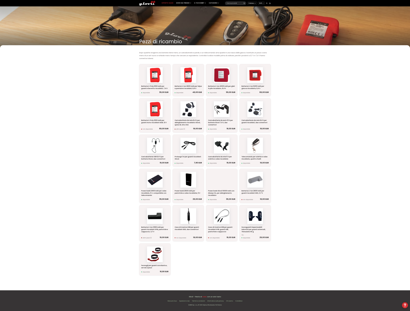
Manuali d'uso (172, 301)
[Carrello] (270, 3)
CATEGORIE (213, 3)
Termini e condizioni (198, 301)
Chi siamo (229, 301)
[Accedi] (267, 3)
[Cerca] (244, 3)
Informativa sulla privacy (215, 301)
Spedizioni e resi (184, 301)
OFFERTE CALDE (167, 3)
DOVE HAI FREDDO (183, 3)
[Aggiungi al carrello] (168, 67)
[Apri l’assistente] (405, 305)
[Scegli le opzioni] (268, 208)
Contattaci (238, 301)
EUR (260, 3)
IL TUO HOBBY (199, 3)
